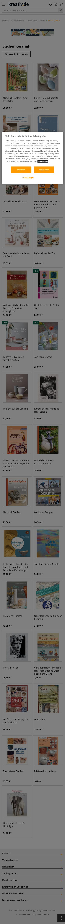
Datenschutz (42, 161)
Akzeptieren (44, 169)
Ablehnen (21, 169)
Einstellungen (28, 177)
